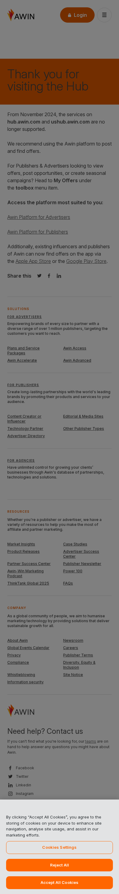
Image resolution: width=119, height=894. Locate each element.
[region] (59, 847)
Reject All (59, 865)
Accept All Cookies (59, 882)
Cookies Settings (59, 847)
